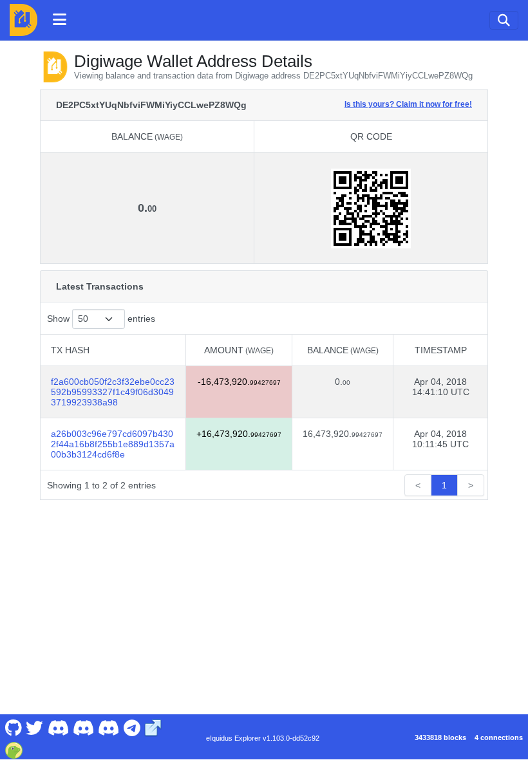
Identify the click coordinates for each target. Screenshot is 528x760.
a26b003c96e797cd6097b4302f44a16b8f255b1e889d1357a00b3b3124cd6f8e (112, 444)
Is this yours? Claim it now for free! (408, 104)
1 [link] (444, 485)
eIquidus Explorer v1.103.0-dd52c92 (262, 738)
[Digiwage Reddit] (83, 727)
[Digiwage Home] (23, 20)
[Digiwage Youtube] (58, 727)
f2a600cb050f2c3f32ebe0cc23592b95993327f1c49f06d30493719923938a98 (112, 391)
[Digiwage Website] (153, 727)
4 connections (499, 737)
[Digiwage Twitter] (34, 727)
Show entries (101, 318)
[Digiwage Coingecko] (13, 749)
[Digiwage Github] (13, 727)
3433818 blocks (440, 737)
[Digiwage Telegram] (131, 727)
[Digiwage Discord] (108, 727)
